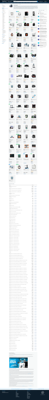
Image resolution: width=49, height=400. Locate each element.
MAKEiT (4, 19)
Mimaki (3, 21)
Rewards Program (29, 394)
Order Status (28, 393)
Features (3, 29)
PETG (30, 380)
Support (17, 395)
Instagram (40, 388)
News (16, 392)
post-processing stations (29, 373)
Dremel (3, 15)
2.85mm (4, 42)
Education (17, 394)
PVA (10, 374)
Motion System (3, 36)
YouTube (43, 388)
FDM (3, 8)
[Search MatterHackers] (37, 1)
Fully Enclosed (4, 32)
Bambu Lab (4, 13)
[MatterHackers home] (4, 1)
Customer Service (11, 0)
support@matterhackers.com (5, 392)
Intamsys (4, 18)
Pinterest (42, 388)
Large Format (4, 31)
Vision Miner (4, 27)
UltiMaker (4, 26)
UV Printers (4, 11)
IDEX (3, 33)
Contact (28, 392)
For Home (4, 5)
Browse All (3, 43)
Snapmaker (4, 25)
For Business (4, 6)
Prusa (3, 23)
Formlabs (4, 17)
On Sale (39, 10)
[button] (10, 1)
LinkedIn (41, 388)
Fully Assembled (4, 35)
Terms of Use (28, 397)
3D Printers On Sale (4, 40)
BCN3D (3, 14)
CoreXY (4, 37)
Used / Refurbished (4, 39)
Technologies (3, 7)
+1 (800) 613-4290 (14, 0)
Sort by (41, 10)
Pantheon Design (4, 22)
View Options (10, 72)
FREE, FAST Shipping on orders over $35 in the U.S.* (6, 0)
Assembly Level (3, 34)
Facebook (38, 388)
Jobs (27, 395)
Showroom (17, 393)
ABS (31, 380)
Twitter (39, 388)
